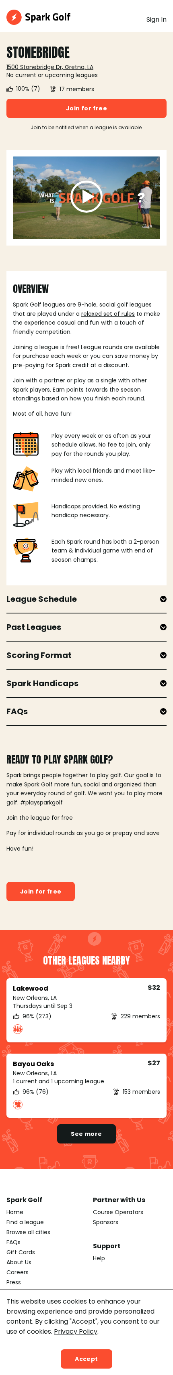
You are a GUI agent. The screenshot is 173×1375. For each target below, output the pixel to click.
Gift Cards (20, 1252)
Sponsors (105, 1222)
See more (86, 1134)
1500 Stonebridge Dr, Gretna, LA (49, 67)
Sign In (156, 19)
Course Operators (118, 1212)
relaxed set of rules (108, 314)
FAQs (13, 1242)
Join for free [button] (86, 108)
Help (99, 1258)
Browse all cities (28, 1232)
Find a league (25, 1222)
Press (13, 1282)
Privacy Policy (75, 1331)
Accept (86, 1359)
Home (14, 1212)
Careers (17, 1272)
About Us (18, 1262)
